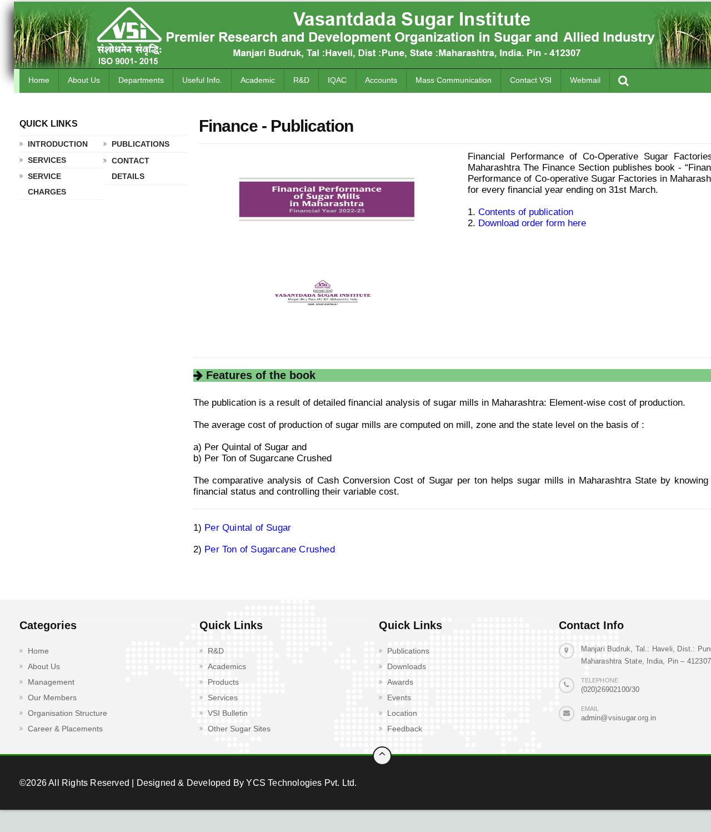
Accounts (381, 80)
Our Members (52, 697)
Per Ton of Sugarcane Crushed (269, 549)
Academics (227, 666)
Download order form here (532, 223)
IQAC (337, 80)
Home (38, 80)
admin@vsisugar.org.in (619, 718)
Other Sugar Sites (239, 728)
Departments (141, 80)
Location (402, 713)
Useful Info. (202, 80)
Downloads (406, 666)
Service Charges (47, 184)
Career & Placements (65, 728)
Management (51, 681)
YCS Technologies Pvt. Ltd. (300, 783)
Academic (258, 80)
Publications (140, 144)
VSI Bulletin (228, 713)
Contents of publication (525, 212)
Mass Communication (453, 80)
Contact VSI (531, 80)
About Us (84, 80)
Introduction (58, 144)
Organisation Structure (67, 713)
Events (399, 697)
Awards (400, 681)
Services (47, 160)
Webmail (585, 80)
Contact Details (130, 168)
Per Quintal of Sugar (247, 527)
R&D (301, 80)
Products (223, 681)
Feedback (404, 728)
